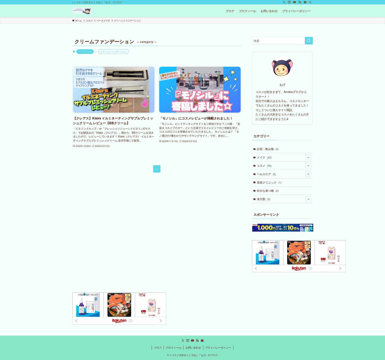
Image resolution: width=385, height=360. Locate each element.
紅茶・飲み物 (268, 149)
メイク (264, 157)
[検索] (310, 2)
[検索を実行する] (309, 40)
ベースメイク (85, 51)
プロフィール (173, 347)
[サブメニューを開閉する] (308, 157)
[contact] (305, 2)
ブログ (158, 347)
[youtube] (294, 2)
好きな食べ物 (268, 191)
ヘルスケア (266, 174)
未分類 (263, 199)
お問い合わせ (193, 347)
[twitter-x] (284, 2)
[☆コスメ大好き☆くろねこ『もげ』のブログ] (81, 11)
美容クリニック (269, 182)
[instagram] (289, 2)
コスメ (264, 165)
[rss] (299, 2)
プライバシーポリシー (218, 347)
